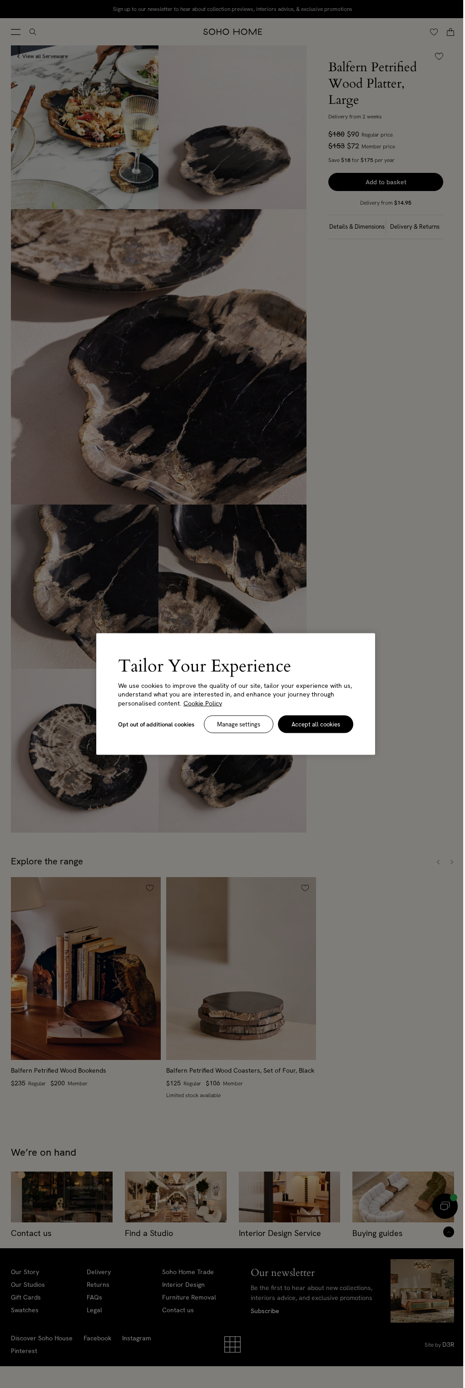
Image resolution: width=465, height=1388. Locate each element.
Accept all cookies (311, 724)
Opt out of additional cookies (155, 724)
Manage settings (235, 724)
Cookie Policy (201, 703)
